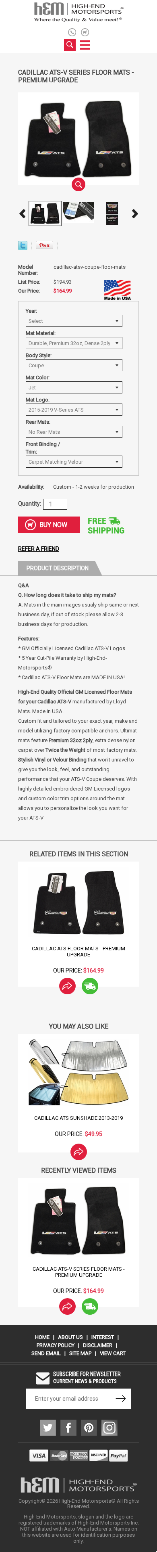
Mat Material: (41, 333)
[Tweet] (22, 248)
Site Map (80, 1353)
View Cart (113, 1353)
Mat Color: (38, 377)
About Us (70, 1337)
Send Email (46, 1353)
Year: (31, 311)
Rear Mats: (38, 422)
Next (135, 213)
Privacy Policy (55, 1345)
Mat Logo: (38, 400)
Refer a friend (38, 549)
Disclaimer (97, 1345)
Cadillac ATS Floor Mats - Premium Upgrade (78, 951)
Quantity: (29, 503)
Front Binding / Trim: (43, 448)
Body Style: (39, 355)
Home (42, 1337)
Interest (102, 1337)
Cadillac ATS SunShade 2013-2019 (78, 1118)
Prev (22, 213)
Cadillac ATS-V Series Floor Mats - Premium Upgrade (79, 1272)
